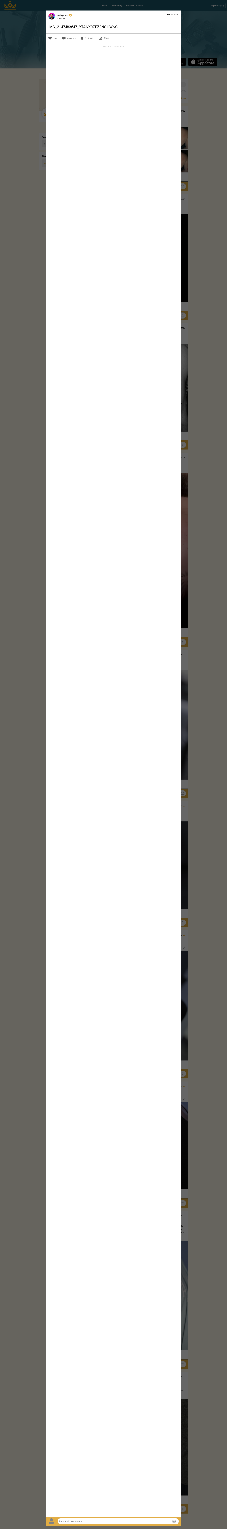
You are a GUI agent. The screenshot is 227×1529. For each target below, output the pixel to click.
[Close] (177, 14)
